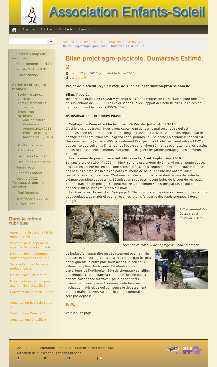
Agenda (28, 29)
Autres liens (25, 204)
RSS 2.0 (108, 358)
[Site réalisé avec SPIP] (173, 351)
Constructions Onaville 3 (28, 319)
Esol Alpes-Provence (32, 198)
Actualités (25, 150)
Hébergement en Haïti (34, 64)
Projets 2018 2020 (31, 69)
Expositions (26, 111)
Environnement (29, 144)
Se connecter (30, 358)
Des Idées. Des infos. (34, 162)
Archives (133, 42)
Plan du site (55, 358)
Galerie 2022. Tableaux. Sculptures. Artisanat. (29, 183)
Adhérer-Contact (29, 173)
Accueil (68, 42)
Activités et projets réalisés (100, 42)
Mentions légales (83, 358)
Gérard (80, 77)
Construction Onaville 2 (27, 313)
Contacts (65, 29)
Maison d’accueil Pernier (28, 275)
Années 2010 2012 (37, 128)
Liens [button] (83, 29)
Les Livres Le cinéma (33, 156)
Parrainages (25, 167)
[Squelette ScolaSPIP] (193, 351)
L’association (27, 75)
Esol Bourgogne (29, 193)
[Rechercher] (51, 41)
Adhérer (47, 29)
